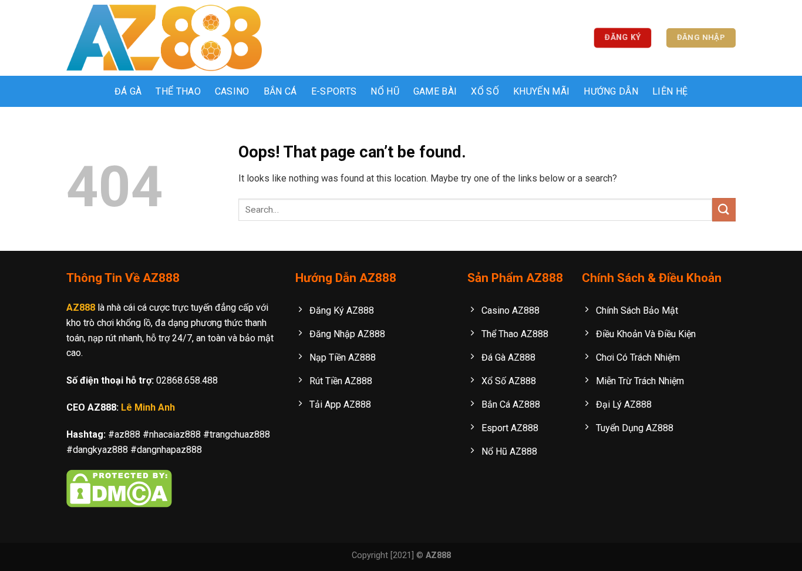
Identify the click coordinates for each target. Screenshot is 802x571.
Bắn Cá (280, 91)
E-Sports (334, 91)
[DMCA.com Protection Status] (119, 487)
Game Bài (435, 91)
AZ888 (80, 307)
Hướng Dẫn (611, 91)
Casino (232, 91)
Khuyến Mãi (541, 91)
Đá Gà (128, 91)
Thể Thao (178, 91)
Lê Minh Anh (148, 407)
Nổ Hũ (384, 91)
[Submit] (724, 209)
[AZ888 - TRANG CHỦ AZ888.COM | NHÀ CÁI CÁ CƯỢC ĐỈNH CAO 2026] (164, 38)
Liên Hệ (670, 91)
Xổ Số (485, 91)
